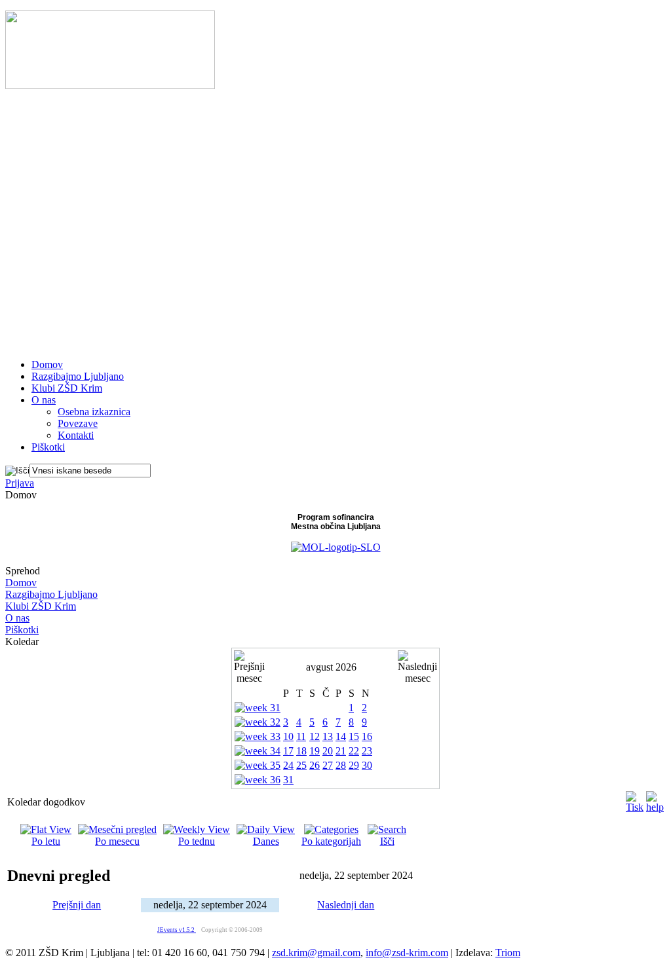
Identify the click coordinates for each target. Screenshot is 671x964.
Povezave (78, 423)
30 (367, 765)
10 (288, 736)
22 (354, 750)
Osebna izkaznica (94, 411)
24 (288, 765)
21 (341, 750)
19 (314, 750)
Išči (387, 841)
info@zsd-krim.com (407, 952)
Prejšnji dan (76, 904)
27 (327, 765)
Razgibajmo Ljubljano (51, 594)
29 (354, 765)
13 (327, 736)
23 (367, 750)
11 (301, 736)
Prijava (19, 483)
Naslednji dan (345, 904)
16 (367, 736)
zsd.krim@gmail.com (316, 952)
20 (327, 750)
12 (314, 736)
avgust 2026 (331, 667)
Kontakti (76, 435)
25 (301, 765)
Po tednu (196, 841)
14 (341, 736)
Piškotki (22, 629)
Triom (507, 952)
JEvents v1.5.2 (176, 930)
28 (341, 765)
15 (354, 736)
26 (314, 765)
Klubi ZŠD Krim (40, 606)
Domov (21, 582)
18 (301, 750)
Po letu (45, 841)
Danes (266, 841)
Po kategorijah (331, 841)
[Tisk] (634, 798)
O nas (17, 617)
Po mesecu (117, 841)
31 (288, 779)
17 (288, 750)
